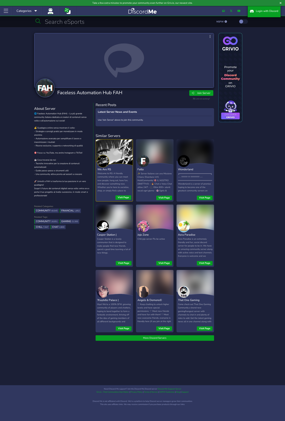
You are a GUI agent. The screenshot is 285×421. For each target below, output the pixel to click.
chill (42, 227)
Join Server (203, 93)
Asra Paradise (186, 234)
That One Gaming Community (189, 302)
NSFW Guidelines (167, 392)
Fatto (140, 169)
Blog (178, 392)
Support (185, 392)
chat (58, 227)
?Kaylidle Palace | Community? (108, 302)
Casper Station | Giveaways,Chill (107, 237)
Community (47, 210)
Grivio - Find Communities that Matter (112, 392)
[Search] (38, 21)
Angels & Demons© (149, 300)
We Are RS (104, 169)
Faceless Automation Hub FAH (89, 92)
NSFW (220, 21)
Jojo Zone (143, 234)
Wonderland (185, 169)
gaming (69, 221)
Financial (70, 210)
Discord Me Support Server (169, 389)
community (47, 221)
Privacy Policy (136, 392)
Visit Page (123, 197)
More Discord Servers (154, 338)
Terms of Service (151, 392)
